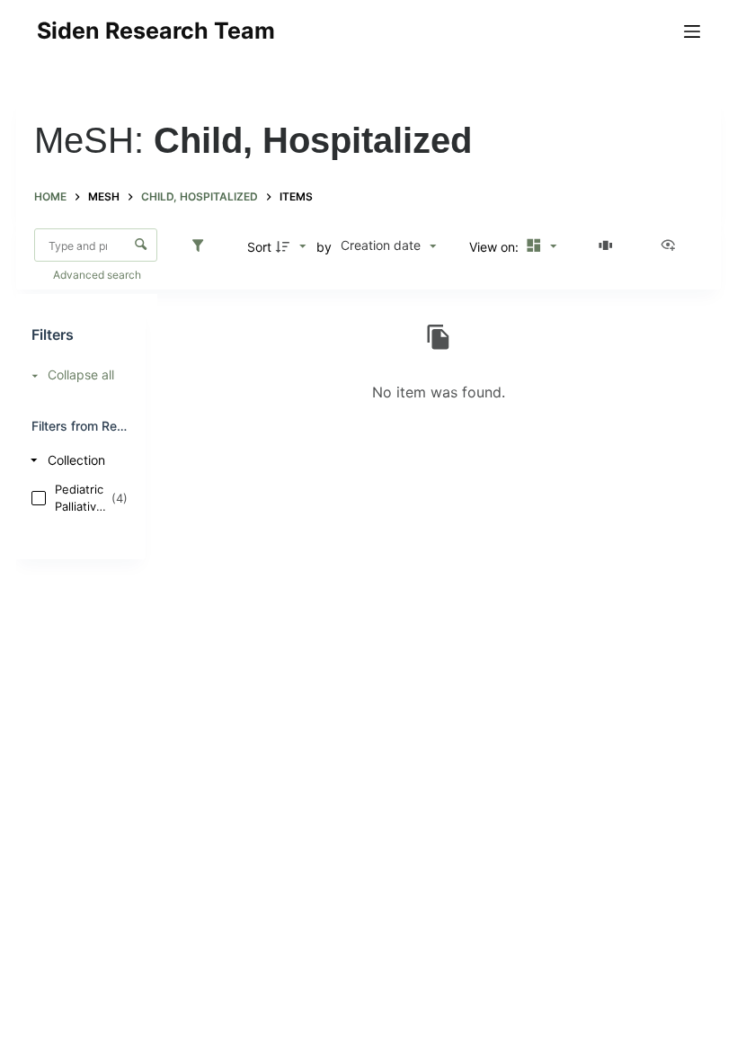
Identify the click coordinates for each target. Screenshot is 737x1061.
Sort (259, 246)
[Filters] (202, 246)
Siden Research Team (156, 30)
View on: (495, 246)
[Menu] (692, 31)
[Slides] (608, 246)
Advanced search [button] (98, 274)
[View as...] (672, 246)
